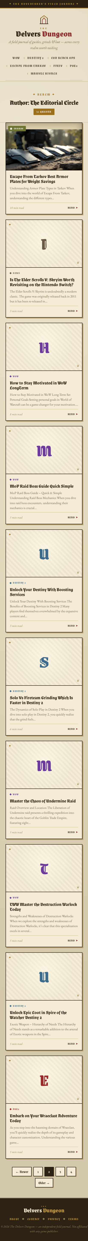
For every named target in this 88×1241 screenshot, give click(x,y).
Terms (73, 1219)
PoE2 (74, 65)
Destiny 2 (35, 57)
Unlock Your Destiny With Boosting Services (41, 592)
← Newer (21, 1171)
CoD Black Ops (63, 57)
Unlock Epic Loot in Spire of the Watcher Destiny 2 (38, 1015)
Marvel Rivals (44, 73)
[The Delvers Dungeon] (44, 19)
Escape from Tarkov (28, 65)
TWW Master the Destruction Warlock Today (43, 906)
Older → (44, 1182)
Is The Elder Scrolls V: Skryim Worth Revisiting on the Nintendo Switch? (42, 282)
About (14, 1219)
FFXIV (58, 65)
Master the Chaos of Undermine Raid (43, 800)
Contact (33, 1219)
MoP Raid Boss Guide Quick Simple (41, 485)
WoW (16, 57)
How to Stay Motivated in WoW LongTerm (38, 385)
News (16, 273)
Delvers (44, 33)
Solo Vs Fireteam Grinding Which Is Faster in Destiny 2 (41, 700)
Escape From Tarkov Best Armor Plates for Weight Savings (39, 179)
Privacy (54, 1219)
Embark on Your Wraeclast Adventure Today (43, 1118)
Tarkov (19, 128)
